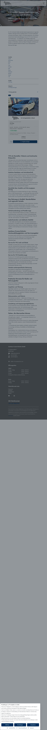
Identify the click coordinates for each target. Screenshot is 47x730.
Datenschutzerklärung (22, 728)
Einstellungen (20, 724)
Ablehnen (7, 724)
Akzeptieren (33, 724)
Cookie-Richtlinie (12, 728)
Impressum (32, 728)
